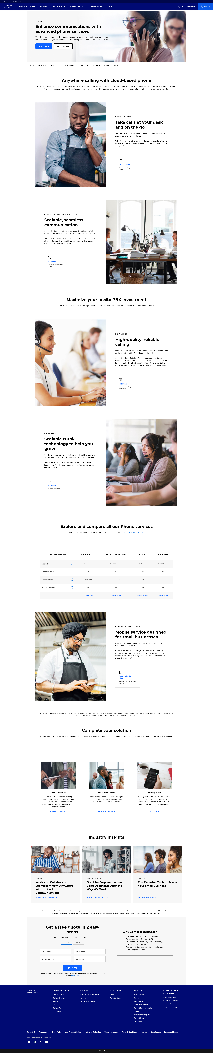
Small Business (27, 6)
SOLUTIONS (84, 66)
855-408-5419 (85, 937)
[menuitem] (4, 1)
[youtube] (46, 1041)
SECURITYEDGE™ (58, 811)
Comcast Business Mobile (132, 532)
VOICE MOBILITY (38, 66)
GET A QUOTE (63, 46)
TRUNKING (70, 66)
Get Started (72, 968)
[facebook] (29, 1041)
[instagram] (40, 1041)
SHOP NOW (44, 46)
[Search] (171, 6)
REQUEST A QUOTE (134, 66)
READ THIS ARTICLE (45, 898)
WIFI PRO (154, 811)
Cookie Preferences (108, 1051)
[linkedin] (34, 1041)
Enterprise (59, 6)
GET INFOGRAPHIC (147, 898)
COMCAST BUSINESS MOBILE (107, 66)
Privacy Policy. (75, 975)
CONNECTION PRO (106, 811)
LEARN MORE (88, 595)
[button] (209, 35)
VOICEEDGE (55, 66)
